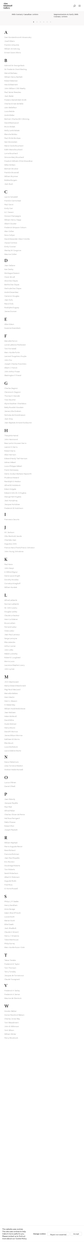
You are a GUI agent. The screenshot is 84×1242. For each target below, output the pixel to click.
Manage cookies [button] (39, 1234)
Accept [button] (76, 1234)
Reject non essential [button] (58, 1234)
